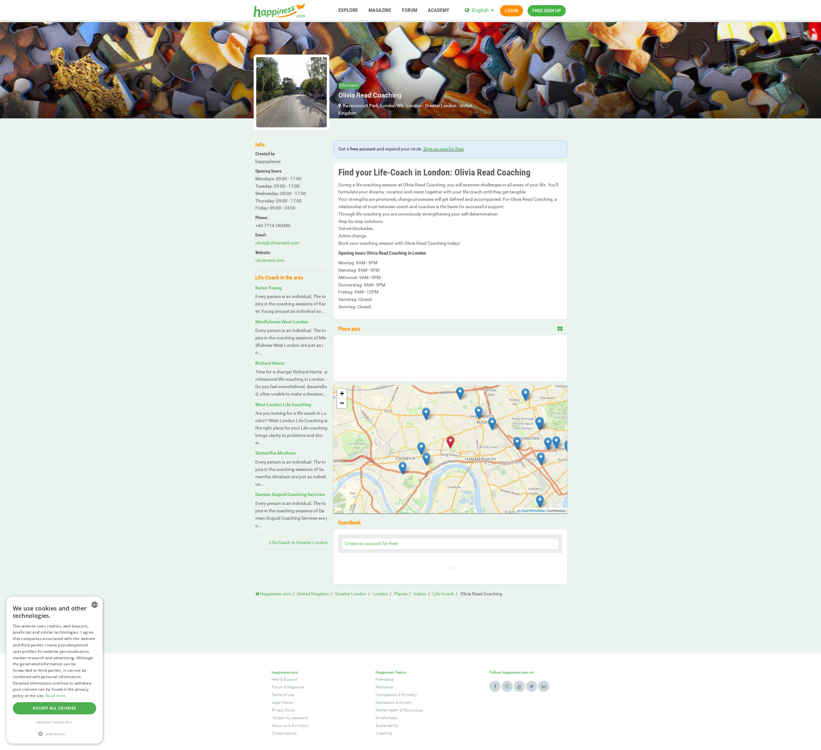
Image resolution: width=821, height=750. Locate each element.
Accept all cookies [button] (54, 708)
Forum (277, 687)
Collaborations (284, 733)
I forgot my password (290, 718)
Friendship (385, 679)
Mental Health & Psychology (399, 710)
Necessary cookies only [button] (55, 722)
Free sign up (546, 10)
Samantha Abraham (275, 453)
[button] (54, 733)
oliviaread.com (269, 260)
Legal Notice (282, 702)
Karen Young (268, 287)
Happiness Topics (391, 672)
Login (511, 10)
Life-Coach (349, 85)
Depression (385, 702)
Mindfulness (386, 718)
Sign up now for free (443, 148)
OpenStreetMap (533, 510)
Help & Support (284, 679)
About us (279, 725)
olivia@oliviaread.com (277, 242)
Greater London (440, 105)
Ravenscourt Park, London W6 (373, 105)
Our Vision (300, 725)
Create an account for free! (371, 543)
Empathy (409, 695)
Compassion (386, 695)
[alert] (54, 670)
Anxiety (405, 702)
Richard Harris (269, 363)
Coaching (384, 733)
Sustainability (387, 725)
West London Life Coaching (283, 404)
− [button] (342, 403)
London (414, 105)
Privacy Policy (283, 710)
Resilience (384, 687)
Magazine (295, 687)
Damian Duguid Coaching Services (290, 494)
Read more (56, 695)
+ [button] (342, 393)
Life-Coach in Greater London (298, 542)
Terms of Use (283, 695)
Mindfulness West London (281, 321)
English (480, 10)
